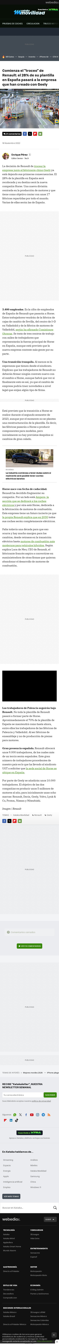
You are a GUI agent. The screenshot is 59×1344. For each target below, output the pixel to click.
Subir (48, 1219)
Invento (31, 56)
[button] (21, 154)
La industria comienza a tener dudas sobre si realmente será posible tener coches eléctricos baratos (28, 475)
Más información (44, 1341)
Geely (49, 815)
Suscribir (50, 1095)
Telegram (43, 1114)
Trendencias (8, 1289)
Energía (6, 1170)
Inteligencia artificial (12, 1181)
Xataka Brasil (9, 1316)
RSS (49, 1114)
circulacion (32, 23)
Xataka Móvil (9, 1238)
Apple (6, 1176)
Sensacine (35, 1252)
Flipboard (35, 134)
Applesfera (8, 1242)
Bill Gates (10, 56)
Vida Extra (34, 1238)
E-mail (40, 134)
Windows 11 (35, 1187)
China (33, 1181)
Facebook (25, 134)
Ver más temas (11, 1196)
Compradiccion (10, 1297)
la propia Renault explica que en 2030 (25, 517)
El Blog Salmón (37, 1289)
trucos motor (51, 23)
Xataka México (9, 1312)
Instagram (37, 1114)
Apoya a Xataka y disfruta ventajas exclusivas (29, 1138)
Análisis (34, 1159)
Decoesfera (8, 1293)
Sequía (21, 56)
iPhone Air (44, 56)
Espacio (7, 1165)
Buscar (55, 1207)
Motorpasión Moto (38, 1275)
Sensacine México (38, 1316)
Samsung (35, 1176)
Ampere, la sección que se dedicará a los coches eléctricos (25, 501)
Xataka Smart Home (12, 1246)
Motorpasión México (39, 1324)
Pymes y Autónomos (39, 1293)
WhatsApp (14, 1114)
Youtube (32, 1114)
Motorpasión (36, 1271)
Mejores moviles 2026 (33, 1072)
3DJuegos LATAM (37, 1312)
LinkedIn (11, 1119)
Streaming (8, 1159)
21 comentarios (13, 133)
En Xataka (10, 469)
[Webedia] (52, 2)
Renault (38, 815)
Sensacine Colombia (39, 1320)
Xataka (6, 1234)
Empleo (6, 1187)
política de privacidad (41, 1101)
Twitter (30, 134)
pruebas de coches (12, 23)
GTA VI (55, 56)
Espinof (33, 1256)
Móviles (34, 1165)
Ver (31, 946)
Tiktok (16, 1119)
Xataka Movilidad (29, 12)
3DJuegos (34, 1234)
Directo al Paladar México (14, 1324)
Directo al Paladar (11, 1271)
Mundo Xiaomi (9, 1250)
